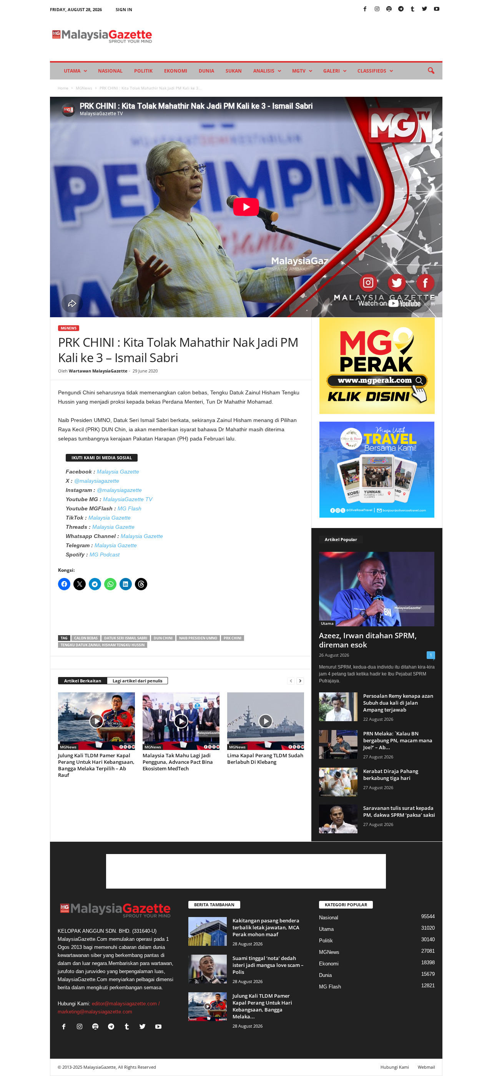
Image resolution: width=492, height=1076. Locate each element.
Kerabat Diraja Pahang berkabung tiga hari (390, 774)
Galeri (331, 71)
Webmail (426, 1067)
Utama (72, 71)
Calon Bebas (86, 638)
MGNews (84, 88)
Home (63, 88)
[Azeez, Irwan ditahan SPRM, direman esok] (377, 589)
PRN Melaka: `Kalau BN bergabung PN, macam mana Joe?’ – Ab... (397, 740)
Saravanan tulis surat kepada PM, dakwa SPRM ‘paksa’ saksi (399, 811)
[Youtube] (436, 9)
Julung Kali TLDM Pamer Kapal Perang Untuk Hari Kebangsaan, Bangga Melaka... (262, 1006)
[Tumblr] (412, 9)
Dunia (206, 71)
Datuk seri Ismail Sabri (125, 638)
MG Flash (129, 508)
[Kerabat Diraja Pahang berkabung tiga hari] (338, 782)
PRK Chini (232, 638)
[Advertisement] (181, 615)
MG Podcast (105, 554)
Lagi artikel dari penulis (137, 681)
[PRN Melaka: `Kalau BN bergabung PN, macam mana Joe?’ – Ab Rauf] (338, 744)
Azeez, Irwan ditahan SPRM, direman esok (368, 640)
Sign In (124, 9)
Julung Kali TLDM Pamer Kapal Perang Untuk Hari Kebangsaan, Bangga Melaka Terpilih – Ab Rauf (96, 765)
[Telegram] (401, 9)
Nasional (110, 71)
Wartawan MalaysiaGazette (98, 371)
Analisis (263, 71)
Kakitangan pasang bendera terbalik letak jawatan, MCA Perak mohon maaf (266, 927)
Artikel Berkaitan (82, 681)
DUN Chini (163, 638)
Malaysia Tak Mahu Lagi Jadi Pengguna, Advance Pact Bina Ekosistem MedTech (178, 762)
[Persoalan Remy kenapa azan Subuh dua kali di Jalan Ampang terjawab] (338, 706)
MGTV (299, 71)
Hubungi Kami (395, 1067)
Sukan (234, 71)
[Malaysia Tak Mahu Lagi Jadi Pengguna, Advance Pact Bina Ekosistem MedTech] (181, 721)
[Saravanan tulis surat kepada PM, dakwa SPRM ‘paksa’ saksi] (338, 819)
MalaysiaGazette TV (127, 499)
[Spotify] (389, 9)
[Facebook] (365, 9)
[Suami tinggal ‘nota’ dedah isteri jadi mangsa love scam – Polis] (207, 969)
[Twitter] (424, 9)
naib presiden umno (198, 638)
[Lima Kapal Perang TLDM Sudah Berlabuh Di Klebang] (265, 721)
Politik (143, 71)
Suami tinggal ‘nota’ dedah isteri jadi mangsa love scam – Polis (268, 965)
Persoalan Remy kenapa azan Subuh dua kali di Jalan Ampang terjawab (398, 702)
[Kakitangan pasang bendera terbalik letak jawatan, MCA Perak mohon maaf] (207, 931)
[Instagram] (377, 9)
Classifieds (371, 71)
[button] (430, 71)
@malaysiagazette (96, 481)
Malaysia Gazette (118, 471)
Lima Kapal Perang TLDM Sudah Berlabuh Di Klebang (265, 758)
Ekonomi (175, 71)
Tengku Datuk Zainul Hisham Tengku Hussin (103, 644)
